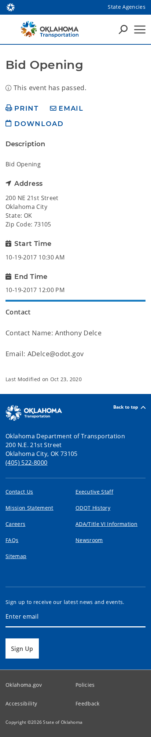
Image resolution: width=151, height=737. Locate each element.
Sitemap (15, 556)
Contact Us (19, 491)
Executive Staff (94, 491)
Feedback (88, 703)
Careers (15, 523)
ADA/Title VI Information (106, 523)
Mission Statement (29, 507)
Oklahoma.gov (23, 684)
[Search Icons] (123, 29)
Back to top (126, 407)
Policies (85, 684)
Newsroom (89, 540)
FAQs (11, 540)
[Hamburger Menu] (140, 29)
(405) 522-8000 (26, 462)
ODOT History (93, 507)
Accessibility (21, 703)
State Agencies (127, 6)
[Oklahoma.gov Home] (10, 6)
